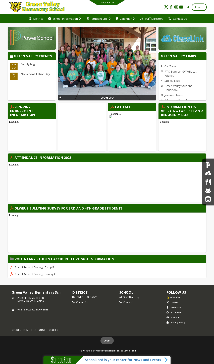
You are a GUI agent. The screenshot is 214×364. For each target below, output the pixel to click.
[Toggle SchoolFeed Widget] (166, 359)
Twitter (174, 302)
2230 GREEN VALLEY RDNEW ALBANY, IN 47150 (30, 299)
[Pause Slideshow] (60, 97)
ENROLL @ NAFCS (87, 297)
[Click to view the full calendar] (12, 56)
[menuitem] (35, 18)
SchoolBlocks (112, 350)
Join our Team (174, 95)
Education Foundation (179, 100)
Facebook (176, 307)
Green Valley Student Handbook (178, 88)
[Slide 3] (107, 98)
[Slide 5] (113, 98)
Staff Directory (131, 297)
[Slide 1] (102, 98)
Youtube (175, 317)
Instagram (176, 312)
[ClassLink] (208, 173)
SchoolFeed (130, 350)
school (126, 292)
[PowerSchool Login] (208, 165)
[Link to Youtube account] (181, 7)
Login (107, 340)
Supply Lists (172, 81)
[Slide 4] (110, 98)
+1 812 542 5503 (26, 309)
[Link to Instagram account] (176, 7)
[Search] (187, 7)
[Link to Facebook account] (171, 7)
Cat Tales (170, 66)
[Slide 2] (104, 98)
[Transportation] (208, 199)
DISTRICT (80, 292)
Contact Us (82, 302)
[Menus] (208, 182)
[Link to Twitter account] (166, 7)
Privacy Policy (178, 322)
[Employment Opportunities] (208, 191)
